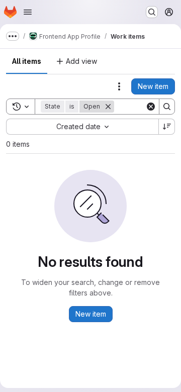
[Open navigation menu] (28, 12)
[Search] (167, 107)
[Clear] (151, 107)
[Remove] (108, 107)
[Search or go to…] (152, 12)
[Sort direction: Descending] (167, 127)
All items (26, 61)
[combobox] (82, 127)
